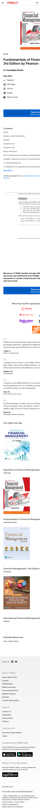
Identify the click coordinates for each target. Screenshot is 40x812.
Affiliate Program (9, 694)
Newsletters (6, 715)
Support (6, 707)
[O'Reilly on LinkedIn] (12, 662)
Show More (7, 170)
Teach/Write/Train (9, 677)
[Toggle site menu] (2, 2)
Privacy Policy (7, 718)
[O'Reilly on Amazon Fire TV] (10, 776)
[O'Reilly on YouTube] (16, 662)
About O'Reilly (9, 673)
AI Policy (5, 721)
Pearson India (12, 97)
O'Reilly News (7, 684)
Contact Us (6, 711)
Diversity (5, 697)
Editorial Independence (10, 804)
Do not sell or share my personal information (17, 791)
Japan (4, 736)
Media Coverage (8, 687)
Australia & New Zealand (12, 733)
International (8, 728)
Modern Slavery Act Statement (12, 807)
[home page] (12, 2)
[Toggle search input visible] (37, 2)
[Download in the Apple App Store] (9, 756)
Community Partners (10, 690)
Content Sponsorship (10, 700)
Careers (5, 680)
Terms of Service (7, 802)
